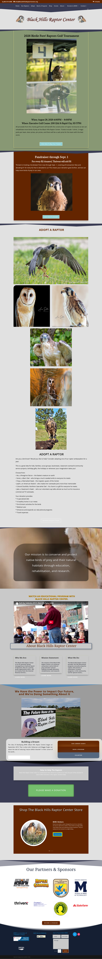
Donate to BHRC (72, 6)
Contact (83, 6)
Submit (65, 951)
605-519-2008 (8, 1)
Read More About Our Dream (19, 757)
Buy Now (57, 834)
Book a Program (42, 6)
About (62, 6)
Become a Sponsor (51, 923)
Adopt (33, 6)
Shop (50, 6)
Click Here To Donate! (51, 217)
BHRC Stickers (58, 822)
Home (17, 6)
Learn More (20, 677)
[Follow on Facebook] (75, 934)
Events (56, 6)
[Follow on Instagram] (78, 934)
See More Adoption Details (51, 520)
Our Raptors (25, 6)
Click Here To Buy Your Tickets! (51, 144)
